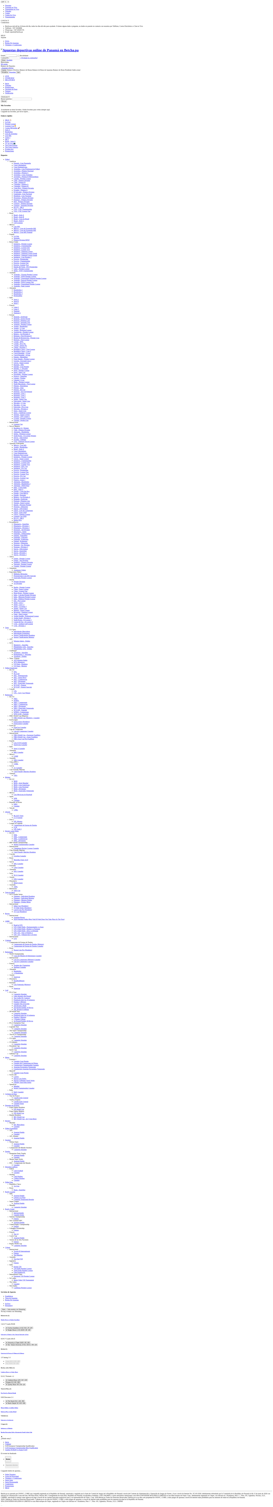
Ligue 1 (7, 137)
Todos (3, 1309)
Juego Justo (9, 1480)
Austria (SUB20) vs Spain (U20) (16, 1450)
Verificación (9, 93)
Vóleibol (8, 1444)
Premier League (10, 124)
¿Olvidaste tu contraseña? (29, 58)
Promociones (9, 87)
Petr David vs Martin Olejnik (8, 1393)
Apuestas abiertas (7, 68)
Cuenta (4, 70)
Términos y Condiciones (13, 45)
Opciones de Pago (11, 89)
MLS (7, 139)
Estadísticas (9, 1296)
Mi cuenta (4, 64)
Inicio (7, 83)
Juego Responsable (11, 1482)
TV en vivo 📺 (10, 143)
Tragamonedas (10, 17)
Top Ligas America (11, 147)
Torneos (8, 91)
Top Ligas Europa (11, 145)
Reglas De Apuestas (12, 43)
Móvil (7, 1488)
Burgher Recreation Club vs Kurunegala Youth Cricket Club (16, 1432)
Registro (9, 60)
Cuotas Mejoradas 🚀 (12, 128)
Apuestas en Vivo (11, 7)
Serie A (7, 130)
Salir (18, 72)
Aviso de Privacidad (12, 1476)
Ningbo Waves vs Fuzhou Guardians (10, 1319)
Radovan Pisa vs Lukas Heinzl (8, 1411)
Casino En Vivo (10, 15)
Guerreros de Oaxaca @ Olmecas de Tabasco (12, 1353)
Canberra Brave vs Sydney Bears (9, 1372)
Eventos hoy (9, 149)
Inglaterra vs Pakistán (6, 1428)
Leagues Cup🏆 (10, 126)
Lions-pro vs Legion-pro (7, 1420)
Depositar (12, 72)
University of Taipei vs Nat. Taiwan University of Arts (14, 1334)
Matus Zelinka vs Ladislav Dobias (9, 1407)
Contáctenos (9, 1484)
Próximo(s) (9, 1305)
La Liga (7, 122)
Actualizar (5, 72)
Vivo (7, 1304)
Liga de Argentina (11, 134)
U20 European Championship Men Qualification (21, 1448)
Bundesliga (9, 132)
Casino (7, 13)
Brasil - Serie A (10, 141)
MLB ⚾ (8, 120)
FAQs (7, 41)
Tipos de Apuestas (11, 1298)
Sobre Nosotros (10, 1474)
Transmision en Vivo (12, 9)
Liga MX (8, 136)
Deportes (8, 5)
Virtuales (8, 11)
